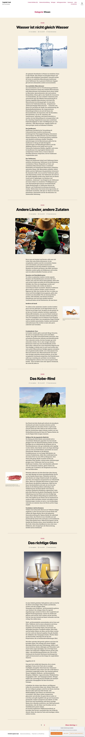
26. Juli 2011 (42, 547)
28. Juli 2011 (42, 31)
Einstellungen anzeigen (76, 733)
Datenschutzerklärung (44, 2)
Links (75, 2)
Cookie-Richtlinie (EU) (33, 2)
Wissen (42, 22)
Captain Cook (6, 2)
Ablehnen (66, 733)
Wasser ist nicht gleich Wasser (42, 27)
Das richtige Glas (42, 543)
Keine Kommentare (52, 31)
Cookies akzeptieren (56, 733)
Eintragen (53, 2)
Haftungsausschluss (61, 2)
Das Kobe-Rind (42, 378)
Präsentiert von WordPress (38, 733)
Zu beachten (74, 4)
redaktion (34, 31)
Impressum (70, 2)
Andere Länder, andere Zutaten (42, 209)
